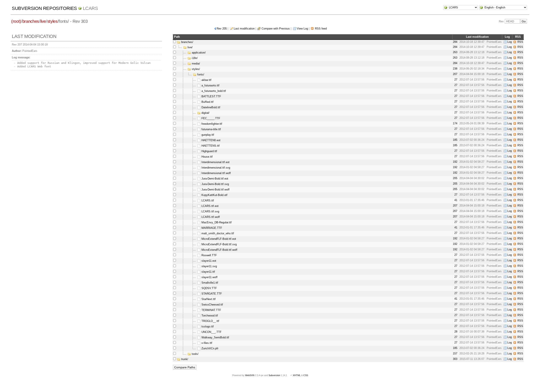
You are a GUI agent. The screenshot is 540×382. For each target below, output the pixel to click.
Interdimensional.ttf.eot (215, 162)
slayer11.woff (209, 277)
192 (455, 161)
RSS (520, 41)
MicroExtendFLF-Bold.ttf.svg (219, 244)
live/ (190, 47)
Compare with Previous (276, 28)
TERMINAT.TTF (211, 310)
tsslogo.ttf (207, 326)
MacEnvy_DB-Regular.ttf (216, 222)
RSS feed (321, 28)
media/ (195, 63)
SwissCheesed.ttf (212, 304)
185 (455, 139)
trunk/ (184, 359)
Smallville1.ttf (209, 282)
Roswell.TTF (209, 255)
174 (455, 123)
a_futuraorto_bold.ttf (213, 90)
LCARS (90, 8)
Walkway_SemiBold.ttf (215, 337)
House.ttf (207, 156)
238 (455, 68)
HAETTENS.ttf (210, 145)
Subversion (274, 375)
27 (455, 79)
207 (455, 74)
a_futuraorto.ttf (210, 85)
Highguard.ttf (209, 151)
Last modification (244, 28)
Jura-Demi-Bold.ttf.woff (215, 189)
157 (455, 353)
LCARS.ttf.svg (210, 211)
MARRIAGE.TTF (211, 227)
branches (30, 21)
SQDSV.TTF (209, 288)
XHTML (297, 375)
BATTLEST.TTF (211, 96)
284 (455, 41)
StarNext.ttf (208, 299)
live (43, 21)
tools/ (194, 353)
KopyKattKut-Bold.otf (214, 195)
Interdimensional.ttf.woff (216, 173)
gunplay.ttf (207, 134)
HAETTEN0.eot (210, 140)
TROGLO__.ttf (210, 321)
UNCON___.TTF (211, 332)
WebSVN (249, 375)
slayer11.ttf (208, 271)
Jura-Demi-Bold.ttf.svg (215, 184)
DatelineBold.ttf (210, 107)
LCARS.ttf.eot (210, 206)
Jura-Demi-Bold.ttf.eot (214, 178)
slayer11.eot (208, 260)
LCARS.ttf (207, 200)
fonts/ (200, 74)
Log (509, 41)
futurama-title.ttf (211, 129)
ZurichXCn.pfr (209, 348)
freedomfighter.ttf (211, 123)
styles (52, 21)
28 (455, 331)
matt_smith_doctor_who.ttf (217, 233)
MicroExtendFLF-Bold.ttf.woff (219, 249)
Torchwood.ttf (209, 315)
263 (455, 52)
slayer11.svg (209, 266)
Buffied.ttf (207, 101)
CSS (305, 375)
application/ (198, 52)
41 (455, 200)
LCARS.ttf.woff (210, 216)
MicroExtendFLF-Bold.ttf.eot (218, 238)
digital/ (205, 112)
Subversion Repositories (44, 8)
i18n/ (194, 58)
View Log (302, 28)
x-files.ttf (206, 342)
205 (455, 178)
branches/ (186, 42)
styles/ (195, 69)
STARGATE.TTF (211, 293)
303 (455, 359)
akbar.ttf (206, 80)
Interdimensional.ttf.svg (215, 167)
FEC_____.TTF (210, 118)
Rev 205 (222, 28)
